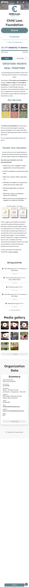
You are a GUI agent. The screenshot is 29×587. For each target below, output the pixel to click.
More (15, 354)
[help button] (26, 584)
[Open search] (20, 2)
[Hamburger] (26, 2)
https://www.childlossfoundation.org (13, 411)
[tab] (6, 58)
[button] (5, 324)
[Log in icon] (23, 2)
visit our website (13, 252)
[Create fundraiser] (17, 2)
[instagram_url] (4, 415)
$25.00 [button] (21, 287)
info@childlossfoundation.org (11, 406)
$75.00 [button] (22, 278)
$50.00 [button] (17, 268)
